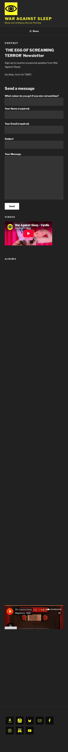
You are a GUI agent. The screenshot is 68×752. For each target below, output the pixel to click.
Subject (9, 138)
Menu (36, 31)
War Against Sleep (28, 18)
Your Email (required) (17, 123)
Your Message (13, 154)
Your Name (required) (17, 108)
